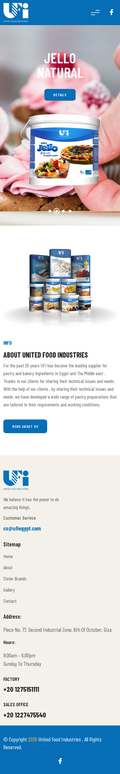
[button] (50, 211)
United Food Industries (60, 739)
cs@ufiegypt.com (22, 528)
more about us (25, 426)
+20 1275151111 (21, 689)
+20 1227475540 (24, 714)
